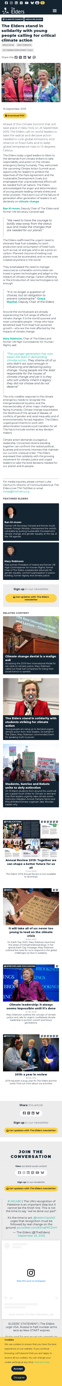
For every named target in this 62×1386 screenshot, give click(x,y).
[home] (15, 10)
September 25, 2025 (31, 1235)
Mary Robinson (24, 45)
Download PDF (16, 115)
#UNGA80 (14, 1201)
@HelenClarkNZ (44, 1217)
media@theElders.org (16, 491)
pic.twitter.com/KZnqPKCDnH (37, 1227)
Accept (18, 1368)
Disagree (19, 1377)
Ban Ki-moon (8, 45)
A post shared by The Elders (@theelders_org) (31, 1314)
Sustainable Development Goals (18, 50)
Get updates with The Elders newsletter (31, 598)
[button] (54, 10)
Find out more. (42, 1362)
